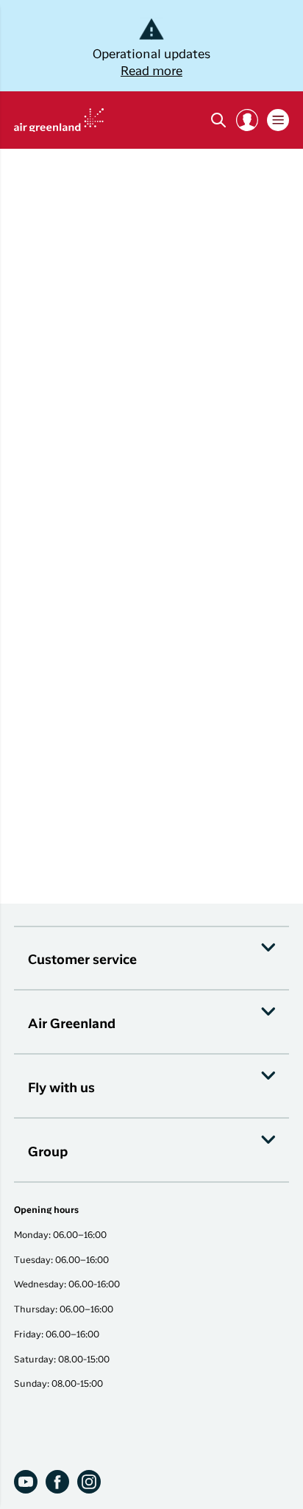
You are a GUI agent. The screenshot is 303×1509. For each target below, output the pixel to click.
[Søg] (218, 120)
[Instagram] (89, 1482)
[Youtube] (26, 1482)
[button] (247, 120)
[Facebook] (57, 1482)
